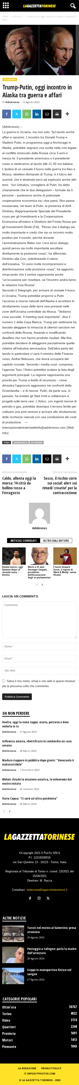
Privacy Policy (51, 1068)
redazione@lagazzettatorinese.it (47, 889)
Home (5, 16)
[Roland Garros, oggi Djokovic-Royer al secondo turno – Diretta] (14, 556)
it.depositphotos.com (39, 1073)
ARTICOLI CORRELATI (24, 540)
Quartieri (9, 1026)
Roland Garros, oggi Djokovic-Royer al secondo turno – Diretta (12, 570)
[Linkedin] (36, 114)
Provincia (9, 1033)
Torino (7, 1013)
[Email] (47, 114)
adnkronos (20, 442)
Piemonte (9, 1046)
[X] (16, 114)
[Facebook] (6, 114)
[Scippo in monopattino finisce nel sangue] (13, 976)
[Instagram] (40, 898)
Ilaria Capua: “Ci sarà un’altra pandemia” (29, 798)
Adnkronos (12, 102)
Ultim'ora (17, 16)
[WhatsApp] (26, 114)
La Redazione (27, 1068)
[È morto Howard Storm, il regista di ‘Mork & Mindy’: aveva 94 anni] (65, 556)
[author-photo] (39, 513)
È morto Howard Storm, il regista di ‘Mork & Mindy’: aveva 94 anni (64, 570)
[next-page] (42, 585)
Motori (7, 1040)
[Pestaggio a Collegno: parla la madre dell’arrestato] (13, 955)
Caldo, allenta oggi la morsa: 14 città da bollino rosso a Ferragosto (19, 485)
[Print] (57, 114)
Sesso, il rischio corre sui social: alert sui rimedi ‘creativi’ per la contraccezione (59, 485)
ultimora (36, 442)
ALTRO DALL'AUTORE (56, 540)
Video (6, 1020)
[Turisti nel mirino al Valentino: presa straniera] (13, 934)
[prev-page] (37, 585)
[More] (67, 114)
